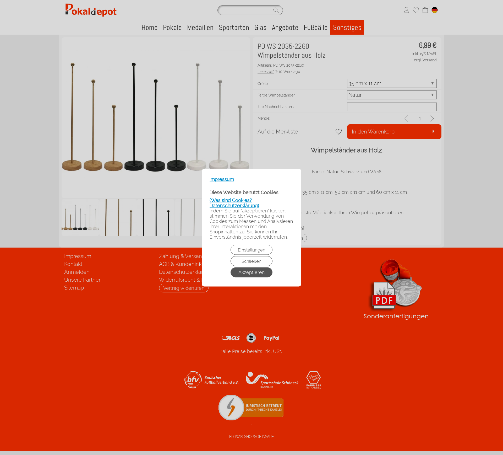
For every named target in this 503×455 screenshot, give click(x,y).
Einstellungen (251, 249)
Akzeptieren (251, 272)
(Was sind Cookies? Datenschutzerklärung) (234, 202)
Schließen (251, 261)
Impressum (222, 179)
